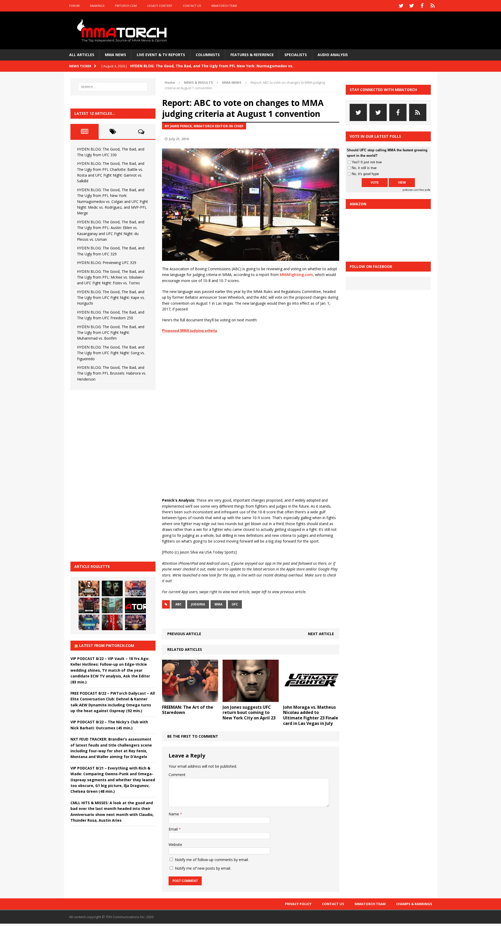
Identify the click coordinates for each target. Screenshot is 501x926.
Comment (177, 774)
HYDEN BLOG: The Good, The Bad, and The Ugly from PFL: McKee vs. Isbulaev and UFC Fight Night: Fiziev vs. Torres (110, 277)
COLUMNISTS (208, 54)
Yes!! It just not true (367, 162)
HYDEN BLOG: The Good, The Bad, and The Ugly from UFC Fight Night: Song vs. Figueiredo (111, 353)
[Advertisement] (109, 475)
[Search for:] (113, 86)
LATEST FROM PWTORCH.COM (106, 645)
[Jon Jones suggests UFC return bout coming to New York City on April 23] (251, 698)
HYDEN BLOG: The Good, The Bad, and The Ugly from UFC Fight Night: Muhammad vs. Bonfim (110, 332)
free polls (424, 189)
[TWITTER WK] (411, 5)
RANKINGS (97, 6)
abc (178, 604)
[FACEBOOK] (422, 5)
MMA (218, 604)
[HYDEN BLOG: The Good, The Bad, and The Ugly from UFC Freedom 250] (135, 622)
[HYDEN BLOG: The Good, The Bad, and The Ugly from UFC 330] (89, 588)
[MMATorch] (123, 30)
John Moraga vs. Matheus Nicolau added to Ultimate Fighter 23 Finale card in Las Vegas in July (310, 715)
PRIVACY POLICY (298, 903)
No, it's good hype (365, 174)
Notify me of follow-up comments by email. (212, 859)
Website (175, 844)
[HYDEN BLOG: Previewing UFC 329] (135, 605)
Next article (321, 633)
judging (198, 604)
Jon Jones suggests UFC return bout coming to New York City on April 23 (249, 712)
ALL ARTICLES (81, 54)
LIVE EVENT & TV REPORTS (161, 54)
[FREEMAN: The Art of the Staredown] (190, 698)
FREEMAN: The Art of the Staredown (187, 709)
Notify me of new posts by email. (203, 868)
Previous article (184, 633)
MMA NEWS (115, 54)
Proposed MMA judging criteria (189, 330)
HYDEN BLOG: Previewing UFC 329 (106, 262)
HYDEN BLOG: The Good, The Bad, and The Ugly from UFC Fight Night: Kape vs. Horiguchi (111, 297)
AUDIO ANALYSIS (333, 54)
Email (174, 829)
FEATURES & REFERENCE (252, 54)
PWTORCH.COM (126, 6)
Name (174, 813)
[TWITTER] (401, 5)
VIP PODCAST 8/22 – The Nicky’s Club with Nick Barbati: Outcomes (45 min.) (109, 724)
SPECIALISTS (295, 54)
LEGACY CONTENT (159, 6)
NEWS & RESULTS (198, 82)
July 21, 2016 (179, 138)
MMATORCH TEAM (224, 6)
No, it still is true (364, 168)
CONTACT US (192, 6)
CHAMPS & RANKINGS (414, 903)
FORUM (74, 6)
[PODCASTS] (432, 5)
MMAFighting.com (296, 274)
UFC (235, 604)
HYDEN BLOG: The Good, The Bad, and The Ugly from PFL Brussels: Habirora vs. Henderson (111, 373)
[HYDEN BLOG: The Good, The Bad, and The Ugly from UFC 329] (112, 605)
